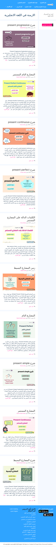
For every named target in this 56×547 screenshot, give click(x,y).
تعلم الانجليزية (43, 2)
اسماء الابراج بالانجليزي (30, 538)
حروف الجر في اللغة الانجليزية (28, 517)
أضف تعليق (31, 65)
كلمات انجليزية (28, 6)
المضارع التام (28, 315)
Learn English (14, 511)
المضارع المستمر (26, 410)
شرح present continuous (21, 122)
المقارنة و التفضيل (31, 521)
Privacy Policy (38, 544)
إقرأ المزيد (6, 109)
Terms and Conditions (47, 544)
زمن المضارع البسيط (24, 267)
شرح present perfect (23, 169)
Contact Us (32, 544)
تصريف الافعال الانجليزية (30, 524)
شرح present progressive (21, 25)
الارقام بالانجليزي (21, 2)
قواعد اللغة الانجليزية (32, 2)
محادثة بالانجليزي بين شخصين (28, 519)
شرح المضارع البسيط (24, 460)
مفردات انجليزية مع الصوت (40, 6)
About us (26, 544)
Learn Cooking (14, 509)
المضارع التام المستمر (24, 74)
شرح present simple (24, 363)
